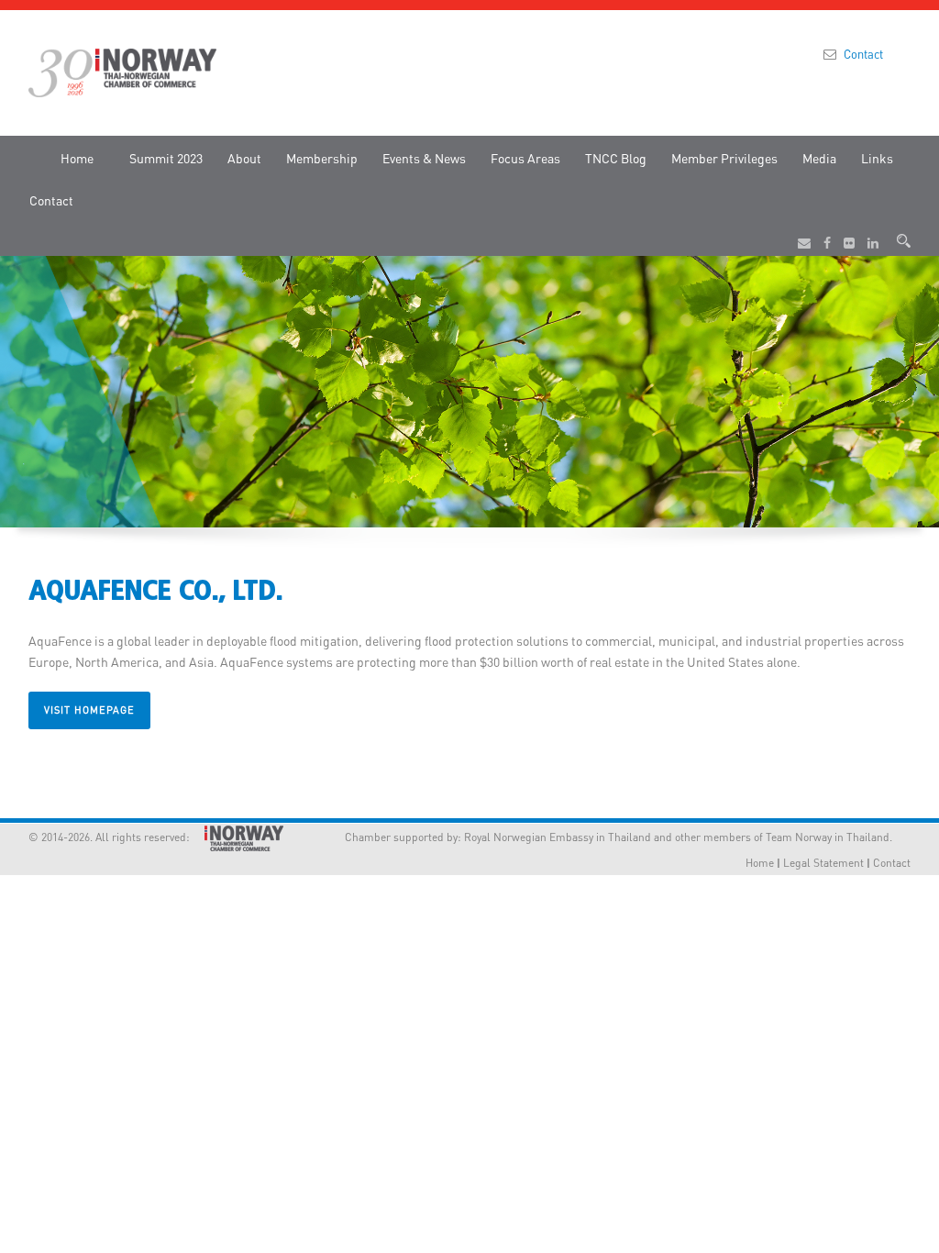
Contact (863, 53)
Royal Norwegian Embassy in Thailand (557, 837)
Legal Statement (823, 863)
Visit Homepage (89, 710)
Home (77, 158)
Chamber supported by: (379, 837)
